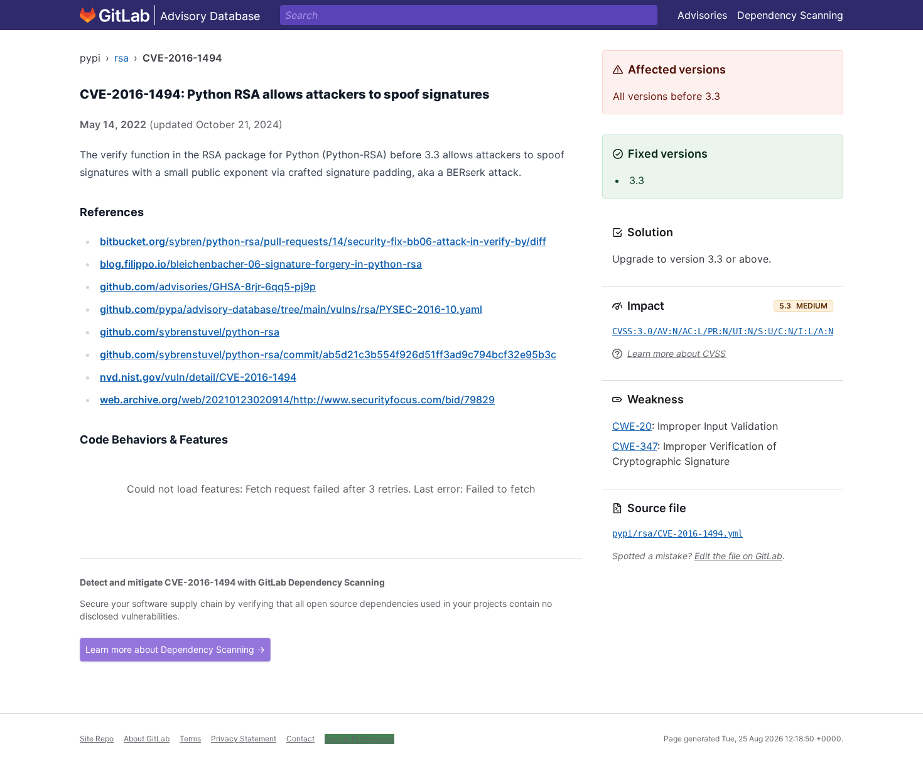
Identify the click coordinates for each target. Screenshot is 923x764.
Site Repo (97, 738)
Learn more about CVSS (676, 353)
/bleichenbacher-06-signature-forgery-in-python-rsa (261, 264)
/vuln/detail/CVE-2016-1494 (198, 377)
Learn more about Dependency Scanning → (175, 649)
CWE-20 (632, 426)
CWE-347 (634, 446)
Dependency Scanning (790, 15)
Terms (190, 738)
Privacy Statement (243, 738)
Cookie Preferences (359, 738)
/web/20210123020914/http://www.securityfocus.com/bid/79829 (297, 399)
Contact (300, 738)
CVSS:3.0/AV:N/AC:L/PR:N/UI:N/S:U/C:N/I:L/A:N (722, 331)
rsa (121, 58)
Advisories (702, 15)
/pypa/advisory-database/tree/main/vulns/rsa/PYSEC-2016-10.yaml (291, 309)
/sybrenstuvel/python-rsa (189, 331)
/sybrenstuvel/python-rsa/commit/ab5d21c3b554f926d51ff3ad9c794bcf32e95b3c (328, 354)
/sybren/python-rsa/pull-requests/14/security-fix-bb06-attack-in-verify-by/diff (323, 241)
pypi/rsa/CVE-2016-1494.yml (677, 533)
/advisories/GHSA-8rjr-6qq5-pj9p (208, 286)
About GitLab (147, 738)
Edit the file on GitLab (738, 555)
